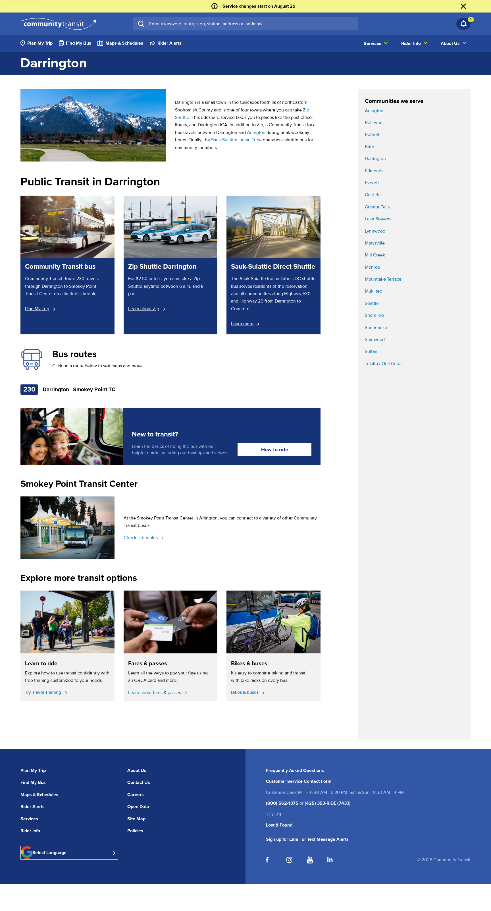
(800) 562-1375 (282, 803)
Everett (372, 183)
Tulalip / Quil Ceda (383, 364)
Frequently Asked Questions (295, 770)
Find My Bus (33, 782)
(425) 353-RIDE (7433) (328, 803)
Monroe (372, 267)
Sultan (371, 351)
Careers (135, 795)
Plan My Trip (37, 309)
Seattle (372, 303)
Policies (135, 831)
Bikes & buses (245, 692)
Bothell (372, 134)
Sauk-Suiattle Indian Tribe (236, 140)
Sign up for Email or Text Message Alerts (307, 839)
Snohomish (376, 327)
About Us (136, 770)
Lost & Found (279, 825)
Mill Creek (375, 255)
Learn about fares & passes (154, 692)
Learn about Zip (143, 309)
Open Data (138, 806)
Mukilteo (373, 291)
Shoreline (374, 315)
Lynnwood (375, 231)
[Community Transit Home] (58, 24)
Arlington (256, 132)
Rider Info (30, 831)
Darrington (375, 159)
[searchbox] (251, 24)
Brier (369, 147)
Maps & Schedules (39, 795)
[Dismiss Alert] (463, 6)
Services (29, 819)
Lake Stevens (378, 219)
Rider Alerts (32, 806)
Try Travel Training (43, 692)
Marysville (375, 243)
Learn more (245, 324)
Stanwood (375, 339)
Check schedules (141, 538)
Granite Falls (377, 207)
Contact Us (138, 782)
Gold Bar (373, 195)
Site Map (136, 819)
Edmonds (374, 171)
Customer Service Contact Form (299, 781)
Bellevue (373, 122)
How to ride (274, 449)
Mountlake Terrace (383, 279)
